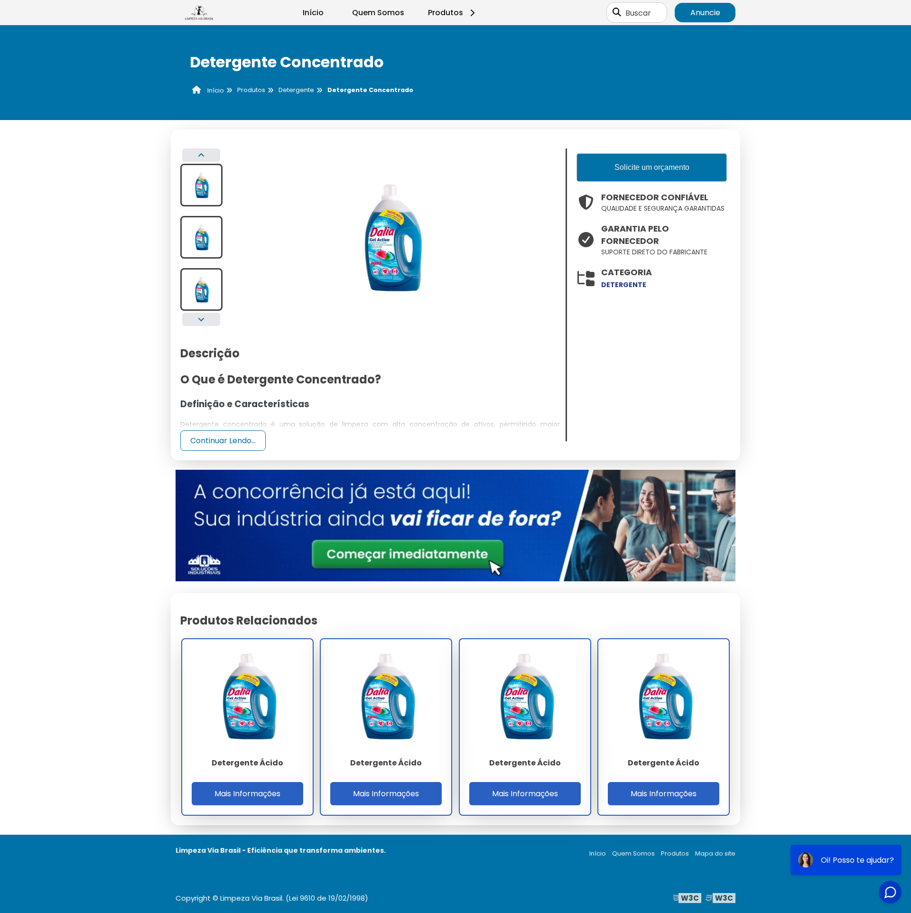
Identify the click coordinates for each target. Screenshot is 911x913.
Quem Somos (378, 12)
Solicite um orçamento (651, 167)
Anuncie (705, 12)
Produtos (445, 12)
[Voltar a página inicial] (199, 12)
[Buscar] (617, 13)
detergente (623, 284)
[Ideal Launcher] (455, 525)
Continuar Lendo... (223, 440)
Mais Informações (247, 793)
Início (313, 12)
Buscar (638, 12)
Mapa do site (715, 853)
